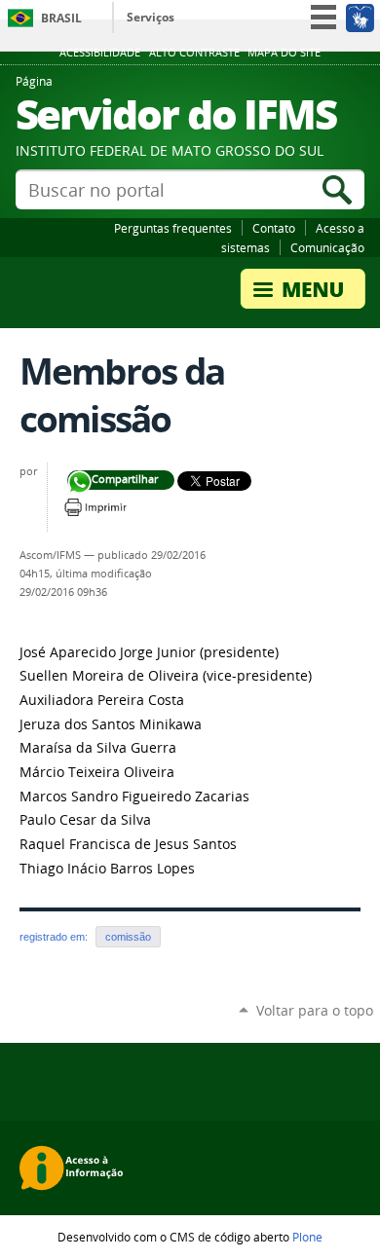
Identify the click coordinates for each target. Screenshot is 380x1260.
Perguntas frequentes (173, 228)
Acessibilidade (99, 52)
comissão (128, 937)
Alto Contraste (194, 52)
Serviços (150, 17)
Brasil (61, 18)
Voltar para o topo (314, 1010)
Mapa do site (284, 52)
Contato (273, 228)
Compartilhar (79, 482)
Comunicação (327, 247)
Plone (307, 1236)
